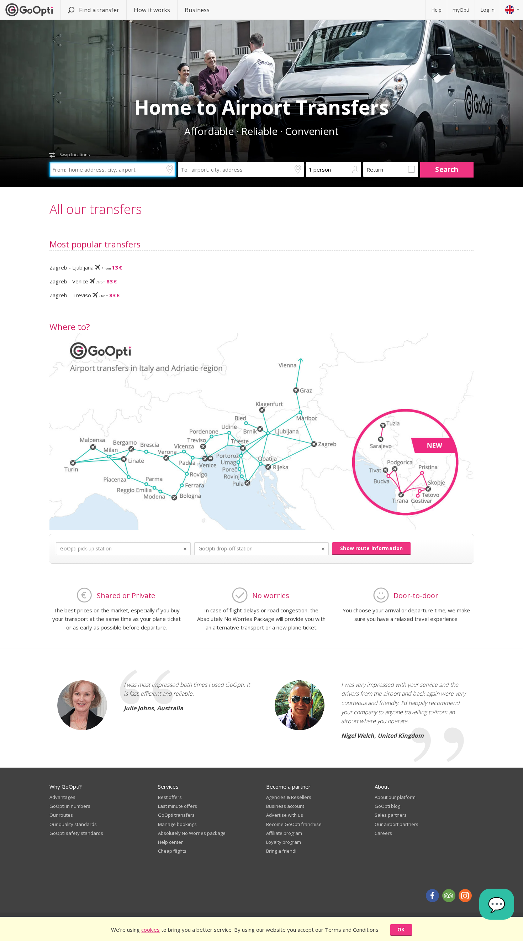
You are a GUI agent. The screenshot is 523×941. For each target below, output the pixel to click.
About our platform (395, 797)
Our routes (61, 815)
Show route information (371, 548)
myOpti (461, 9)
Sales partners (391, 815)
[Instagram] (465, 895)
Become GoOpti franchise (294, 824)
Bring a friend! (281, 851)
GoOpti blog (387, 806)
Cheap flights (172, 851)
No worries (270, 595)
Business (197, 10)
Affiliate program (284, 833)
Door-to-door (415, 595)
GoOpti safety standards (76, 833)
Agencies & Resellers (288, 797)
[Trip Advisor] (448, 895)
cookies (150, 929)
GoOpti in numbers (69, 806)
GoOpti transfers (176, 815)
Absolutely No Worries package (192, 833)
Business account (285, 806)
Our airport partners (396, 824)
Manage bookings (177, 824)
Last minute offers (177, 806)
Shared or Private (126, 595)
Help (436, 9)
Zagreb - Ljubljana (85, 267)
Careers (383, 833)
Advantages (62, 797)
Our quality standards (73, 824)
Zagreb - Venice (83, 281)
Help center (170, 842)
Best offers (170, 797)
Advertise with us (284, 815)
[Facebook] (432, 895)
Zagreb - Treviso (84, 295)
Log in (487, 9)
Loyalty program (283, 842)
